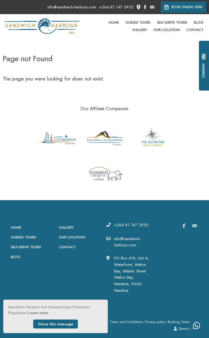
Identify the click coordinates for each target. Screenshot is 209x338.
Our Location (166, 29)
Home (114, 22)
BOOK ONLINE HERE (187, 7)
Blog (199, 22)
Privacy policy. (156, 321)
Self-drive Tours (172, 22)
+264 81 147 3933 (116, 7)
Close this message (55, 324)
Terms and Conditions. (127, 321)
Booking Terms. (179, 321)
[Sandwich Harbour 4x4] (42, 26)
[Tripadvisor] (152, 7)
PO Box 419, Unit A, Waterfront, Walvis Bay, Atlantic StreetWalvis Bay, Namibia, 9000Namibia (131, 274)
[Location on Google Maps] (138, 7)
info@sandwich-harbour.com (71, 7)
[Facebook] (145, 7)
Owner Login (187, 328)
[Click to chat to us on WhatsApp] (196, 325)
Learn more (37, 313)
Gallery (139, 29)
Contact (195, 29)
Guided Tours (137, 22)
